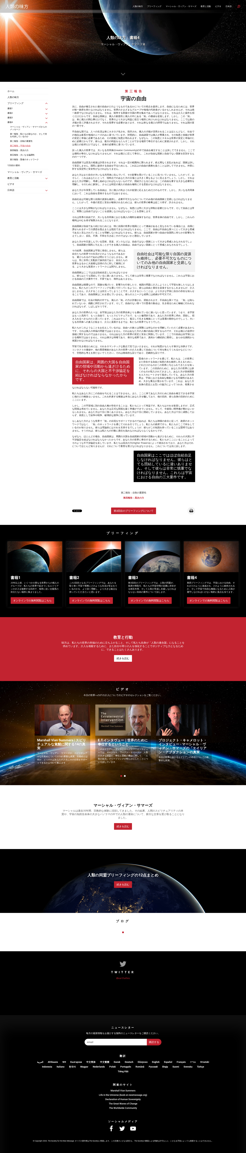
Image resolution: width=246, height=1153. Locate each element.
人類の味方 (138, 6)
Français (181, 1062)
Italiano (60, 1066)
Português (125, 1066)
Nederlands (99, 1066)
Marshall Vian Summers (123, 1090)
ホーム (10, 91)
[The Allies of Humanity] (16, 6)
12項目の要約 (13, 165)
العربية (40, 1062)
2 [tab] (124, 775)
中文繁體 (104, 1062)
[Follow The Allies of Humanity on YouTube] (133, 1128)
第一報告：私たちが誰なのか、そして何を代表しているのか (28, 135)
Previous (29, 737)
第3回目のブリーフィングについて (133, 510)
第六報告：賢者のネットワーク (24, 159)
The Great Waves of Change (123, 1103)
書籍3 (10, 117)
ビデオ (218, 6)
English (156, 1062)
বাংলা (64, 1062)
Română (140, 1066)
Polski (112, 1066)
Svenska (188, 1066)
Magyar (84, 1066)
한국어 (72, 1066)
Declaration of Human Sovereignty (123, 1099)
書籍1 (10, 108)
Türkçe (200, 1066)
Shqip (165, 1066)
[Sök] (239, 6)
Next (216, 737)
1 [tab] (121, 775)
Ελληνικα (142, 1062)
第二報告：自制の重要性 (21, 141)
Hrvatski (204, 1062)
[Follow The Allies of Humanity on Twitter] (122, 1128)
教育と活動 (206, 6)
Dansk (117, 1062)
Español (168, 1062)
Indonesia (47, 1066)
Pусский (153, 1066)
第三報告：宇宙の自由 (20, 146)
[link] (46, 103)
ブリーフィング (154, 6)
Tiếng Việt (123, 1071)
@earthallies (123, 978)
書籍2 (10, 113)
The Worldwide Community (123, 1108)
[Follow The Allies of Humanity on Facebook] (111, 1128)
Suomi (175, 1066)
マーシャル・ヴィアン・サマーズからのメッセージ (28, 128)
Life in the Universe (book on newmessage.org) (123, 1095)
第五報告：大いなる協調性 (22, 155)
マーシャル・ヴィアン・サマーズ (181, 6)
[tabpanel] (62, 737)
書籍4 (10, 122)
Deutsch (129, 1062)
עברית (193, 1062)
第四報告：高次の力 (19, 150)
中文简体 (91, 1062)
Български (76, 1062)
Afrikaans (53, 1062)
